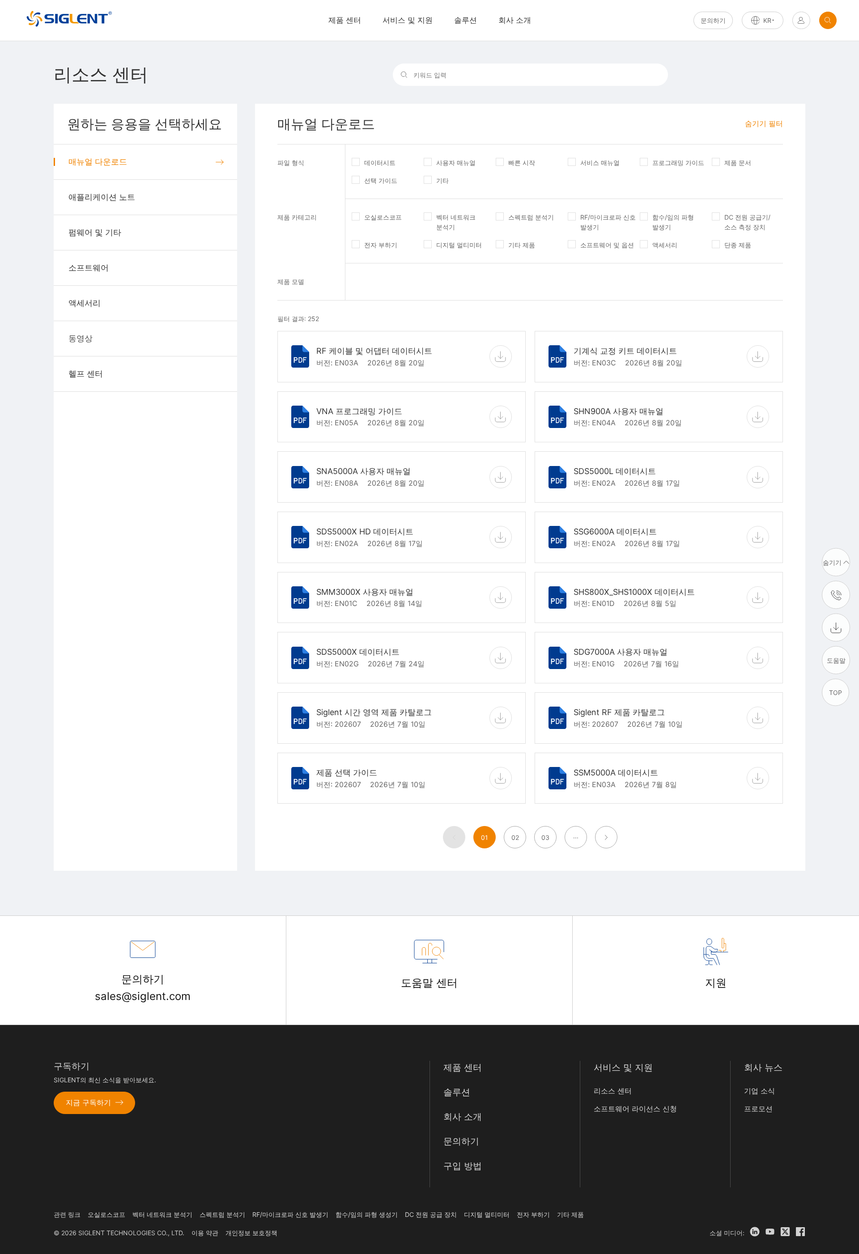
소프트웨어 (88, 267)
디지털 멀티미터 (459, 245)
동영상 (80, 338)
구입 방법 (462, 1166)
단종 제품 (737, 245)
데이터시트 (379, 162)
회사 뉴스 (763, 1067)
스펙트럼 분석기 (531, 217)
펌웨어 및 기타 (94, 232)
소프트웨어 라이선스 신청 (635, 1108)
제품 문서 (737, 162)
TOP (835, 692)
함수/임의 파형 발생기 (673, 222)
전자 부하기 (380, 245)
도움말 (836, 660)
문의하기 (713, 20)
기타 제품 (521, 245)
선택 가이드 (380, 180)
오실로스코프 (383, 217)
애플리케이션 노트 (101, 197)
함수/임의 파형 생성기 (367, 1214)
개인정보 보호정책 (251, 1233)
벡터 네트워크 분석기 (456, 222)
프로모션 (758, 1108)
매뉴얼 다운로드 (97, 161)
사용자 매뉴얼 (456, 162)
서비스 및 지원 (408, 20)
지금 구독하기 (88, 1102)
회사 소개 (514, 20)
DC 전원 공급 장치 (431, 1214)
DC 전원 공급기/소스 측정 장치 (747, 222)
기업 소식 (759, 1090)
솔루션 (465, 20)
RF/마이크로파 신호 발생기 (608, 222)
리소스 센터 (613, 1090)
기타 (442, 180)
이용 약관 (204, 1233)
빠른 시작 (521, 162)
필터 (764, 123)
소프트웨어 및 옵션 (607, 245)
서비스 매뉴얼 (600, 162)
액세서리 (84, 303)
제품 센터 (462, 1067)
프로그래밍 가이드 (678, 162)
